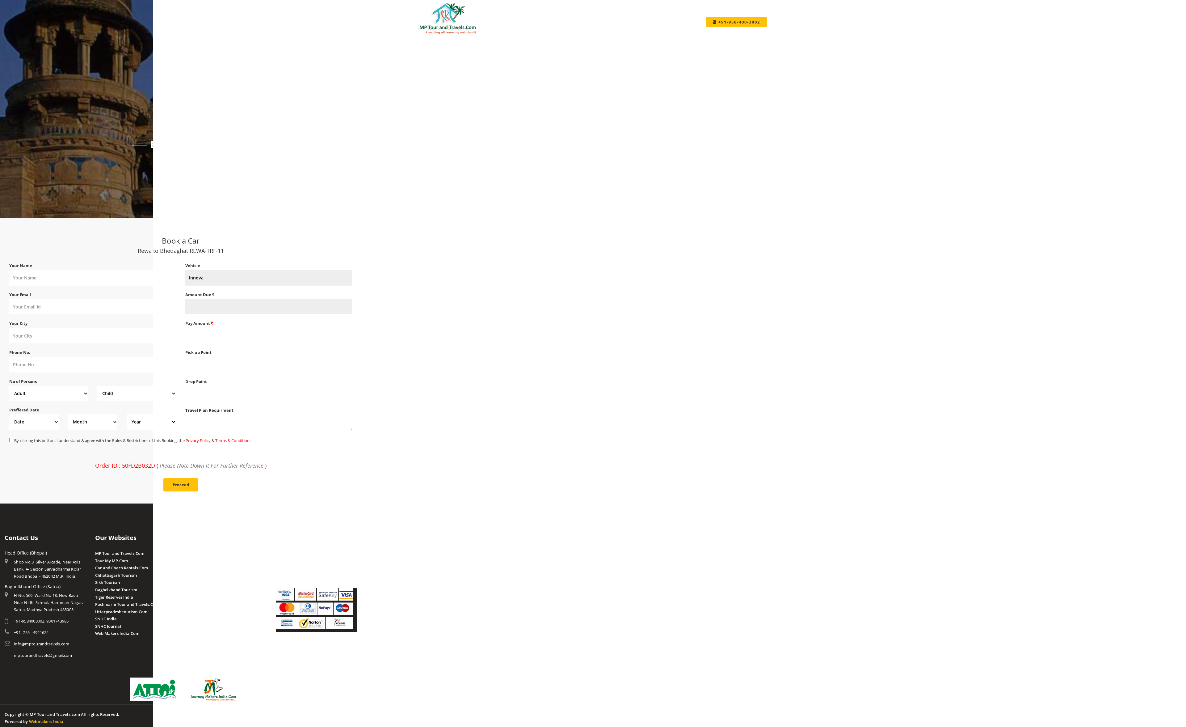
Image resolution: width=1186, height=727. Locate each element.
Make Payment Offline (297, 560)
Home (168, 161)
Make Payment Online (297, 553)
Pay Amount (198, 323)
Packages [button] (485, 37)
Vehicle (192, 265)
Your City (18, 323)
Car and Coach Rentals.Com (121, 568)
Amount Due (198, 294)
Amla (190, 553)
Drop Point (196, 381)
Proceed (181, 484)
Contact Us (343, 713)
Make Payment (287, 713)
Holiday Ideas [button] (582, 37)
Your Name (20, 265)
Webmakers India (46, 721)
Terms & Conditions (233, 440)
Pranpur (193, 568)
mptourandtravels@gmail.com (43, 655)
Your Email (20, 294)
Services (224, 713)
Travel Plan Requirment (209, 410)
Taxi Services (681, 37)
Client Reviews (199, 604)
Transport (317, 713)
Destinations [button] (441, 37)
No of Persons (23, 381)
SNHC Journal (108, 626)
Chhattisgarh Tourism (116, 575)
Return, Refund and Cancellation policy (313, 649)
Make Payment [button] (632, 37)
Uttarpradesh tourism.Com (121, 611)
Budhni (192, 560)
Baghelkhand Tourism (116, 590)
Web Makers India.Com (117, 633)
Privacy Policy (198, 440)
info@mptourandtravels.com (41, 644)
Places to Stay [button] (531, 37)
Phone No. (19, 352)
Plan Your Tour (252, 713)
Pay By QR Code (291, 568)
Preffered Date (24, 410)
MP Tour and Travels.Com (119, 553)
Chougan (193, 575)
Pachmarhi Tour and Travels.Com (127, 604)
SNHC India (106, 619)
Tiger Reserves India (114, 597)
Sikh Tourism (107, 582)
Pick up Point (198, 352)
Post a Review (198, 611)
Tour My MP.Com (111, 560)
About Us (201, 713)
